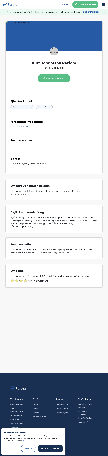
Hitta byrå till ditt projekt (85, 405)
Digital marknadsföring (22, 107)
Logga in (63, 4)
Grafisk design (16, 415)
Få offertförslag (90, 12)
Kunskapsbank (62, 404)
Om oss (36, 404)
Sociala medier (16, 423)
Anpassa (28, 448)
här (23, 440)
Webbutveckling (17, 404)
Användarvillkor (39, 417)
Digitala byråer (62, 412)
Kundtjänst (37, 412)
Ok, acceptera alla (50, 449)
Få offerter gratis (85, 5)
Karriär (35, 408)
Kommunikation (44, 107)
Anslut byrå (83, 422)
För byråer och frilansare (84, 412)
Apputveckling (16, 419)
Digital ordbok (62, 408)
